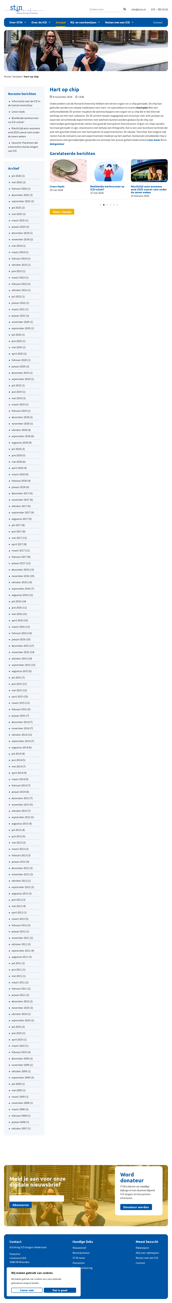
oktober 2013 (19, 810)
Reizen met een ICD (117, 22)
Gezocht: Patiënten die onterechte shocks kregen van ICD (23, 146)
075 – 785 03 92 (159, 9)
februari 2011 (19, 988)
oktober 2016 (19, 582)
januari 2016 (18, 639)
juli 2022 (16, 296)
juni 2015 (17, 684)
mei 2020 (17, 347)
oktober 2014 (19, 734)
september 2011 (21, 950)
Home (7, 76)
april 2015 (17, 696)
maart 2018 (18, 474)
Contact (158, 22)
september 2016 (21, 588)
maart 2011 (18, 982)
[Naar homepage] (24, 9)
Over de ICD (39, 22)
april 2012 (17, 912)
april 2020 (17, 353)
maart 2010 (18, 1045)
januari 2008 (18, 1122)
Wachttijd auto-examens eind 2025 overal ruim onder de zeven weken (24, 132)
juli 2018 (16, 449)
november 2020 (20, 322)
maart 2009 (18, 1096)
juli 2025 (16, 207)
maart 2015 (18, 703)
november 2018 (20, 423)
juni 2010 (17, 1033)
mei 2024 (17, 245)
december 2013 (20, 798)
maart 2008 (18, 1109)
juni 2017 (17, 531)
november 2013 (20, 804)
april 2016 (17, 620)
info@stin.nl (138, 9)
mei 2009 (17, 1090)
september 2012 (21, 887)
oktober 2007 (19, 1128)
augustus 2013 (20, 823)
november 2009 (20, 1065)
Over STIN (16, 22)
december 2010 (20, 1001)
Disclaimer (79, 1263)
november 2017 (20, 499)
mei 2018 (17, 461)
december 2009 (20, 1058)
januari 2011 (18, 995)
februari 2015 (19, 709)
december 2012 (20, 868)
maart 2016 (18, 626)
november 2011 (20, 937)
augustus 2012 (20, 893)
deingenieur (57, 144)
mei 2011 (17, 976)
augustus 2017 (20, 518)
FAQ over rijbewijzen (147, 1252)
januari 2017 (18, 563)
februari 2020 (19, 360)
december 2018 (20, 417)
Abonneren (20, 1205)
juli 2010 (16, 1026)
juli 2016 (16, 601)
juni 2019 (17, 391)
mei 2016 (17, 614)
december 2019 (20, 372)
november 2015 (20, 652)
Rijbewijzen (142, 1247)
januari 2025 (18, 226)
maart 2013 (18, 849)
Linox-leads (18, 111)
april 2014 (17, 772)
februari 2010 (19, 1052)
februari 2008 (19, 1115)
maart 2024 (18, 252)
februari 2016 (19, 633)
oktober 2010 (19, 1014)
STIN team (79, 1257)
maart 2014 (18, 779)
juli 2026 (16, 175)
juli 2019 (16, 385)
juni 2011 (17, 969)
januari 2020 (18, 366)
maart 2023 (18, 277)
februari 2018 (19, 480)
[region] (44, 1281)
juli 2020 (16, 334)
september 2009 (21, 1077)
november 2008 (20, 1103)
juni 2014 (17, 760)
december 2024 (20, 233)
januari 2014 (18, 791)
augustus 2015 (20, 671)
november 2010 (20, 1007)
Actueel (61, 22)
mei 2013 (17, 842)
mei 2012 (17, 906)
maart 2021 (18, 309)
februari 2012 (19, 925)
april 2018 (17, 468)
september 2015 (21, 665)
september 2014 (21, 741)
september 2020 (21, 328)
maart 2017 (18, 550)
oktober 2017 (19, 506)
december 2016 (20, 569)
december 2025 (20, 195)
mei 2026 (17, 182)
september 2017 (21, 512)
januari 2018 (18, 487)
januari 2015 (18, 715)
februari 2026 (19, 188)
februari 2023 (19, 284)
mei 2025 (17, 214)
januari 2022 (18, 303)
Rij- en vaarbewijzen (83, 22)
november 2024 (20, 239)
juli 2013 (16, 830)
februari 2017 (19, 556)
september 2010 (21, 1020)
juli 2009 (16, 1084)
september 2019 (21, 379)
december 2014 (20, 722)
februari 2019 (19, 410)
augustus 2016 (20, 595)
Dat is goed (60, 1290)
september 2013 (21, 817)
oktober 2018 (19, 430)
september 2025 (21, 201)
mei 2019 (17, 398)
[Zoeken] (124, 9)
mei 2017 (17, 537)
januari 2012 (18, 931)
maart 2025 (18, 220)
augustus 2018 (20, 442)
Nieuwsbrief (79, 1247)
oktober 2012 (19, 880)
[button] (52, 179)
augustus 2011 (20, 956)
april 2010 (17, 1039)
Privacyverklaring (83, 1268)
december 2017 (20, 493)
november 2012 (20, 874)
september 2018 (21, 436)
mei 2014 (17, 766)
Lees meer (153, 140)
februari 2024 (19, 258)
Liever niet (27, 1290)
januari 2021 (18, 315)
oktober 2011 (19, 944)
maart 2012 (18, 918)
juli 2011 (16, 963)
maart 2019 (18, 404)
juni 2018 (17, 455)
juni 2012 (17, 899)
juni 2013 (17, 836)
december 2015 (20, 645)
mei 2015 (17, 690)
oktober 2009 (19, 1071)
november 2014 (20, 728)
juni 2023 (17, 271)
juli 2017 (16, 525)
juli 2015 (16, 677)
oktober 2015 (19, 658)
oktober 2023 (19, 264)
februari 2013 (19, 855)
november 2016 (20, 576)
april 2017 (17, 544)
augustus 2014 (20, 747)
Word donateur (81, 1252)
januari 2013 (18, 861)
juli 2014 (16, 753)
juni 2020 (17, 341)
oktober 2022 (19, 290)
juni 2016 (17, 607)
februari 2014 (19, 785)
